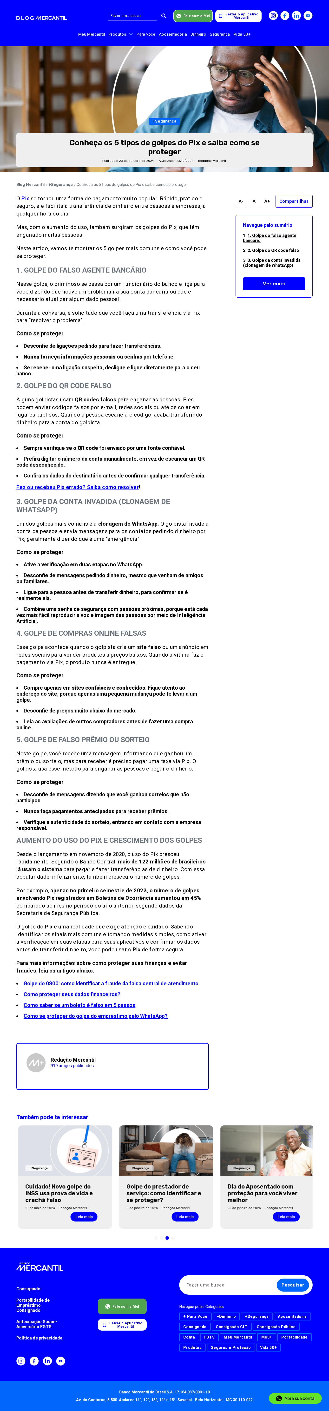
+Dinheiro (226, 1316)
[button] (156, 1238)
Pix (25, 199)
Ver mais (274, 284)
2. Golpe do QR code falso (273, 250)
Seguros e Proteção (231, 1347)
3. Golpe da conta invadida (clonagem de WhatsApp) (272, 263)
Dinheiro (198, 34)
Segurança (220, 34)
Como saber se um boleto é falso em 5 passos (79, 1005)
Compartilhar (294, 201)
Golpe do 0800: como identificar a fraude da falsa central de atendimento (111, 983)
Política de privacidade (39, 1337)
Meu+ (266, 1337)
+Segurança (60, 184)
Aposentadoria (173, 34)
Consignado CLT (232, 1327)
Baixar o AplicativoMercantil (241, 16)
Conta (189, 1337)
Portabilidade (294, 1337)
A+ (267, 201)
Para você (146, 34)
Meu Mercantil (91, 34)
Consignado (28, 1288)
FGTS (209, 1337)
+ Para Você (195, 1316)
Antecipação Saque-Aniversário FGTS (36, 1324)
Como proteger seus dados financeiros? (72, 994)
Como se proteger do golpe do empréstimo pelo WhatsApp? (96, 1016)
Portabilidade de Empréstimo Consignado (33, 1305)
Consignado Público (276, 1327)
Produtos (117, 34)
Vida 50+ (242, 34)
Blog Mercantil (30, 184)
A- (241, 201)
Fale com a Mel (197, 16)
